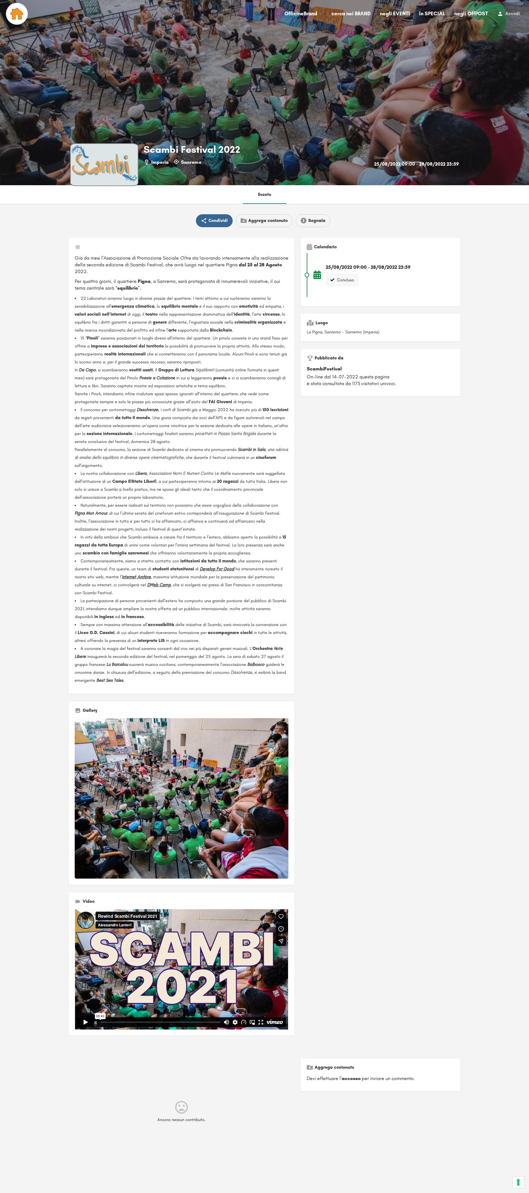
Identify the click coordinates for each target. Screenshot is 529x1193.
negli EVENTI (395, 13)
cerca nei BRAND (351, 13)
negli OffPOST (471, 13)
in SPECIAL (432, 13)
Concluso (345, 280)
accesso (351, 1078)
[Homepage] (18, 14)
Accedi (512, 13)
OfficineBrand (300, 13)
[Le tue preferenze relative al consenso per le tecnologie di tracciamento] (518, 1182)
